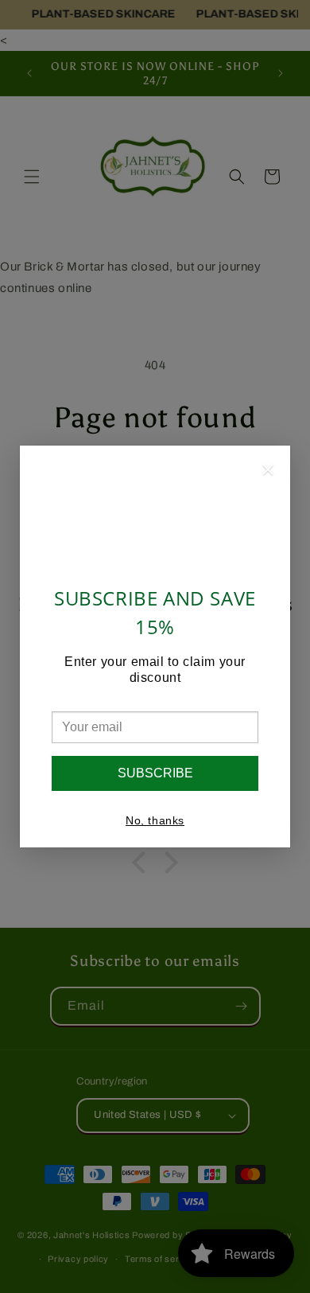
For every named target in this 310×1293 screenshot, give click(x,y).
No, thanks (155, 820)
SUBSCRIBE (155, 773)
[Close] (268, 472)
